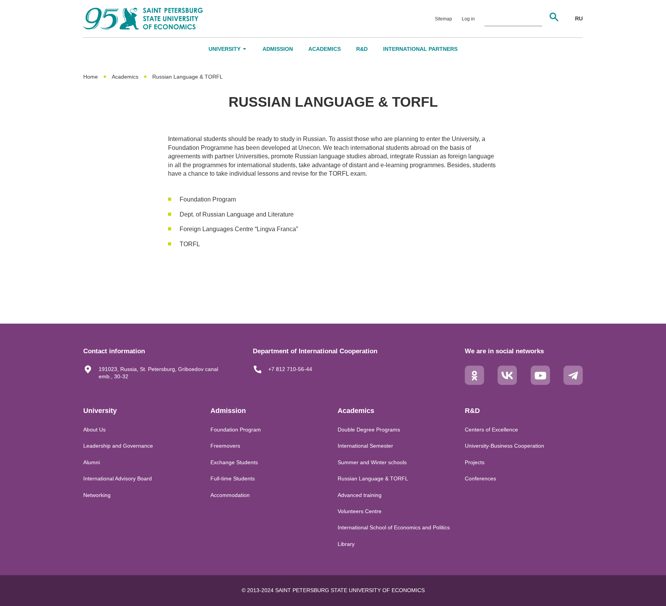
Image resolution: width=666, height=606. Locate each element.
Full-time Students (232, 478)
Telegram (573, 381)
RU (579, 18)
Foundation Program (235, 429)
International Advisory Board (117, 478)
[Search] (554, 17)
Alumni (91, 462)
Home (90, 77)
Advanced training (360, 495)
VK (507, 381)
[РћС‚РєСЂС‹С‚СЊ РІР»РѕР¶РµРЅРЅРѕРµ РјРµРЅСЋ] (244, 49)
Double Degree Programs (369, 429)
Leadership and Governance (118, 446)
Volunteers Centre (360, 511)
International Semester (365, 446)
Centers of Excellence (491, 429)
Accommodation (230, 495)
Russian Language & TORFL (373, 478)
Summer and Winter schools (372, 462)
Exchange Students (234, 462)
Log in (468, 19)
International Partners (420, 49)
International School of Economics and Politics (394, 527)
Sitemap (443, 19)
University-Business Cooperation (504, 446)
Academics (324, 49)
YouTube (540, 381)
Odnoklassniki (474, 381)
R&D (362, 49)
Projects (474, 462)
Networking (97, 495)
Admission (277, 49)
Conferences (480, 478)
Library (346, 544)
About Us (94, 429)
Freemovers (225, 446)
